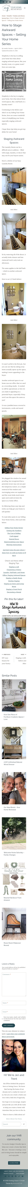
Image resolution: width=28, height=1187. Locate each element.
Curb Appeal (14, 536)
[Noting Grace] (12, 8)
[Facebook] (3, 1)
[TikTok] (19, 1176)
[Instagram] (10, 1)
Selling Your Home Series (14, 528)
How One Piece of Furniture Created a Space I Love (14, 717)
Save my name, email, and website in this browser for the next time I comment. (15, 1018)
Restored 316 (17, 1183)
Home (4, 15)
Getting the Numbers (14, 531)
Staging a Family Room (14, 578)
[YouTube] (5, 1176)
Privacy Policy (8, 1173)
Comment (7, 974)
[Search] (24, 1124)
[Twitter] (6, 1)
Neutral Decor (14, 539)
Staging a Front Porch (14, 589)
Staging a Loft (14, 567)
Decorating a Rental (14, 592)
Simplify (9, 15)
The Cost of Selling (14, 533)
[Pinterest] (8, 1176)
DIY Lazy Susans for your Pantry (6, 659)
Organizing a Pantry (14, 570)
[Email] (22, 1176)
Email (5, 1012)
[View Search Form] (25, 2)
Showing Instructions (14, 545)
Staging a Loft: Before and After (21, 659)
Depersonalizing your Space (14, 542)
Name (5, 1003)
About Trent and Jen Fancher (14, 1171)
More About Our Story (14, 1119)
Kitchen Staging (14, 581)
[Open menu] (24, 8)
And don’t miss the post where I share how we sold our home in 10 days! (14, 552)
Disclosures (20, 1173)
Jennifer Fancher (8, 48)
